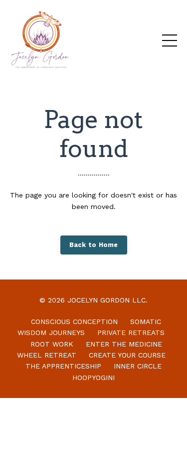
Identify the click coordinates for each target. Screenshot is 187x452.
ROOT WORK (51, 344)
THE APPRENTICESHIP (63, 366)
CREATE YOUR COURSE (127, 355)
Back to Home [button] (93, 244)
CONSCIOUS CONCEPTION (74, 322)
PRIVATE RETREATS (131, 332)
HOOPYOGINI (93, 378)
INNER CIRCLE (138, 366)
